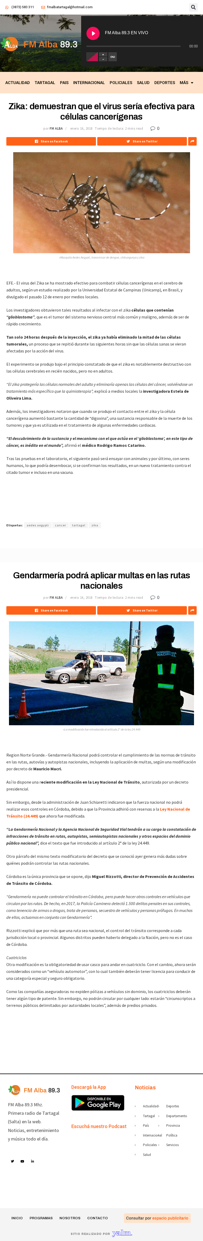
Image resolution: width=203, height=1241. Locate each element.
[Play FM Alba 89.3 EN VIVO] (93, 33)
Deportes (164, 82)
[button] (193, 7)
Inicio (17, 1218)
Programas (41, 1218)
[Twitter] (12, 1161)
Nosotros (69, 1218)
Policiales (121, 82)
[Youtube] (22, 1161)
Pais (64, 82)
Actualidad (17, 82)
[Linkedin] (32, 1161)
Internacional (89, 82)
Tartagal (45, 82)
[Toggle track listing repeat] (112, 56)
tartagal (78, 525)
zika (94, 525)
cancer (60, 525)
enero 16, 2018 (81, 128)
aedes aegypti (38, 525)
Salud (143, 82)
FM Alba (56, 128)
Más (184, 82)
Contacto (97, 1218)
